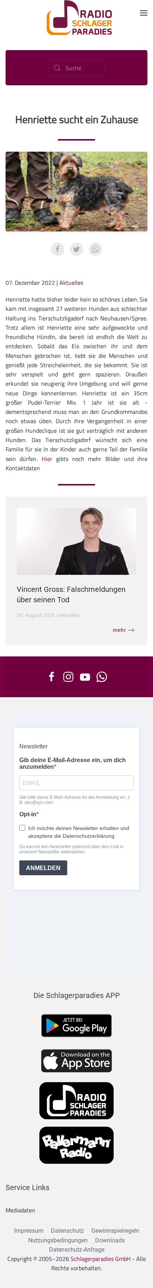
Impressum (28, 1230)
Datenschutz (67, 1230)
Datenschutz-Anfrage (76, 1249)
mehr (119, 630)
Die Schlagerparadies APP (76, 995)
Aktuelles (71, 282)
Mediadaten (20, 1210)
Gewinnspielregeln (115, 1230)
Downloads (110, 1240)
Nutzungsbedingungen (58, 1240)
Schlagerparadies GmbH (101, 1258)
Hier (47, 458)
